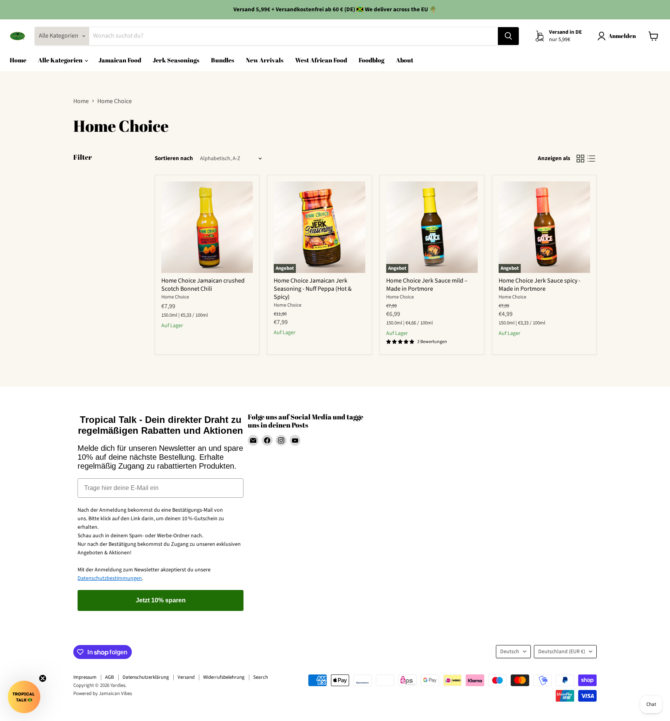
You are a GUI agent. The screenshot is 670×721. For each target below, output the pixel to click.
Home (18, 60)
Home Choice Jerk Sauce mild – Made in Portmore (427, 284)
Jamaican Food (119, 60)
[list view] (591, 158)
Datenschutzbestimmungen (110, 578)
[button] (24, 697)
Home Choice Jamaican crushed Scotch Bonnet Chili (203, 284)
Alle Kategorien (61, 60)
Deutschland (561, 651)
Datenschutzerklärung (146, 677)
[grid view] (580, 158)
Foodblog (371, 60)
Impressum (85, 677)
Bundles (222, 60)
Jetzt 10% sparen (161, 600)
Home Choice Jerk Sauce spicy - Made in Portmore (539, 284)
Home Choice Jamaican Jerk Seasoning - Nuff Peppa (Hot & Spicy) (313, 288)
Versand (186, 677)
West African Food (321, 60)
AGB (109, 677)
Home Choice (175, 296)
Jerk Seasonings (176, 60)
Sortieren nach (174, 158)
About (404, 60)
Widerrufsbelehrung (224, 677)
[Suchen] (508, 36)
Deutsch (509, 651)
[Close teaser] (43, 678)
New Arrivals (264, 60)
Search (260, 677)
